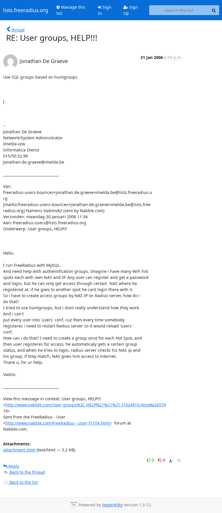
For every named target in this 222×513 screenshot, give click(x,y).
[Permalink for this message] (179, 460)
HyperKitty (112, 505)
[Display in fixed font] (170, 461)
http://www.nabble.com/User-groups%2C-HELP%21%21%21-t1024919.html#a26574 (85, 405)
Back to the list (23, 482)
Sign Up (130, 10)
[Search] (214, 10)
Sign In (104, 10)
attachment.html (19, 450)
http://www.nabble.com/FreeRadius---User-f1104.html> (58, 423)
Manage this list (70, 10)
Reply (13, 466)
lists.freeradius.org (25, 10)
